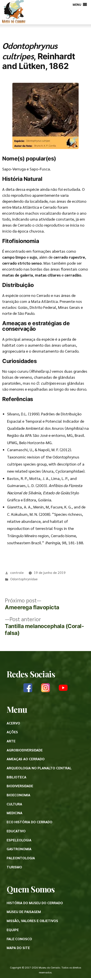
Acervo (13, 723)
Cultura (14, 804)
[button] (77, 4)
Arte (11, 741)
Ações (12, 732)
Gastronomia (19, 848)
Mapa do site (18, 947)
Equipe (13, 929)
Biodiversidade (20, 785)
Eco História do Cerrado (29, 821)
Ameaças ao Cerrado (26, 758)
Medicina (14, 812)
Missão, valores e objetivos (32, 920)
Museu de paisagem (24, 911)
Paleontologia (21, 858)
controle (17, 572)
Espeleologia (19, 840)
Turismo (14, 867)
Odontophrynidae (24, 579)
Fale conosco (19, 938)
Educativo (16, 831)
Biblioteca (16, 777)
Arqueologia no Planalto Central (39, 768)
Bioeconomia (18, 795)
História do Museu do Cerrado (35, 902)
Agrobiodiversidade (25, 750)
